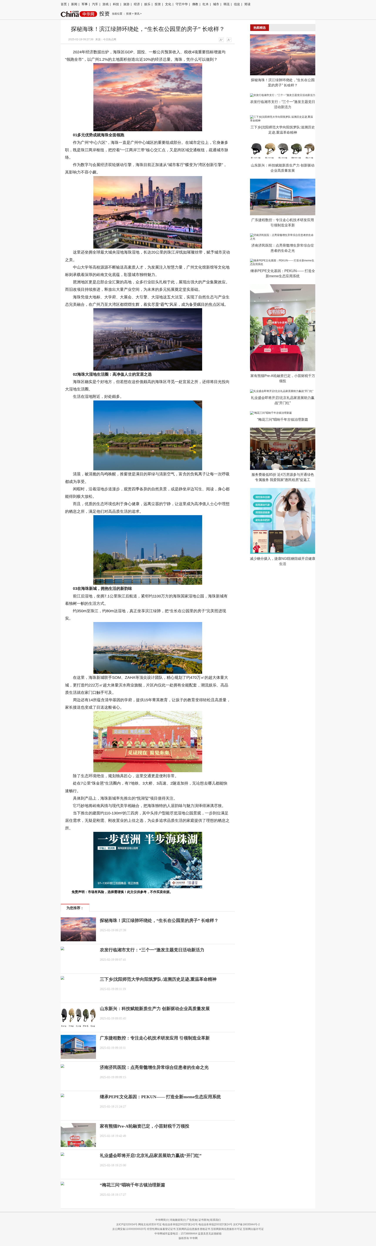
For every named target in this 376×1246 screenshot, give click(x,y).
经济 (137, 4)
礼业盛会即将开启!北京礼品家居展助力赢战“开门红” (150, 1155)
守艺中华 (182, 4)
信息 (237, 4)
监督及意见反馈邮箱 (210, 1233)
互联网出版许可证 (253, 1229)
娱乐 (147, 4)
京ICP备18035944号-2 (246, 1224)
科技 (116, 4)
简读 (247, 4)
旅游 (126, 4)
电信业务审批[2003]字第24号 (215, 1224)
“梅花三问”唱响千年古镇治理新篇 (132, 1184)
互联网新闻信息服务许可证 (226, 1229)
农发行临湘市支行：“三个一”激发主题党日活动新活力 (152, 949)
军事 (85, 4)
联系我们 (215, 1219)
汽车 (95, 4)
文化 (168, 4)
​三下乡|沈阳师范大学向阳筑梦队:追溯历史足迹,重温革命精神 (158, 979)
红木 (206, 4)
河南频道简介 (177, 1219)
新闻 (74, 4)
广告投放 (192, 1219)
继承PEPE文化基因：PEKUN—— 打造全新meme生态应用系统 (160, 1096)
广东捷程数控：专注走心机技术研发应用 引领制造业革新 (155, 1038)
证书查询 (203, 1219)
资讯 (136, 13)
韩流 (226, 4)
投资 (158, 4)
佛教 (195, 4)
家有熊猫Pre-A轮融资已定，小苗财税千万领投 (144, 1126)
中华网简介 (161, 1219)
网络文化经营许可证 (150, 1224)
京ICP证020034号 (127, 1224)
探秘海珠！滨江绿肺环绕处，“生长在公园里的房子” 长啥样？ (159, 920)
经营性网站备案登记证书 (161, 1229)
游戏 (105, 4)
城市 (216, 4)
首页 (64, 4)
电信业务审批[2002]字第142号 (180, 1224)
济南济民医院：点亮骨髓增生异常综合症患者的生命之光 (154, 1067)
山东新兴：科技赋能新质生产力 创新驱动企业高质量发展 (155, 1008)
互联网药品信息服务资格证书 (193, 1229)
